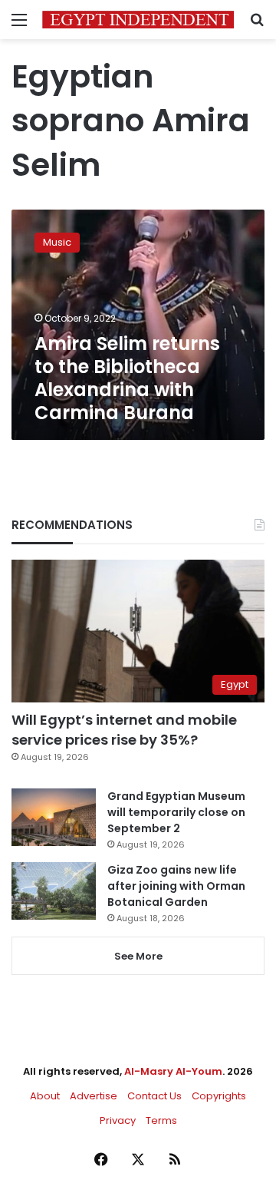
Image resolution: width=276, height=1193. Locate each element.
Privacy (118, 1120)
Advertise (93, 1096)
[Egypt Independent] (138, 19)
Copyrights (219, 1096)
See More (138, 956)
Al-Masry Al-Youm (173, 1071)
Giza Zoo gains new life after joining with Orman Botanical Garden (176, 886)
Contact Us (154, 1096)
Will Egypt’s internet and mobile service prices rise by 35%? (124, 729)
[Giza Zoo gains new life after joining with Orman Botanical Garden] (54, 891)
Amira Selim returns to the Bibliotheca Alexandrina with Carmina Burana (127, 378)
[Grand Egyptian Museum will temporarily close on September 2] (54, 817)
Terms (161, 1120)
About (45, 1096)
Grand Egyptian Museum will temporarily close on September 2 (176, 812)
